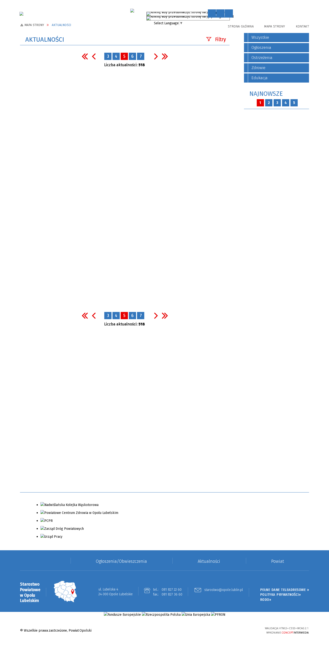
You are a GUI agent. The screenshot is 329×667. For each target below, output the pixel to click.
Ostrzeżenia (261, 57)
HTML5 (226, 630)
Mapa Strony (274, 26)
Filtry (220, 39)
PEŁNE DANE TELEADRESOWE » (284, 590)
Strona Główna (241, 26)
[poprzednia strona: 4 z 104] (94, 56)
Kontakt (302, 26)
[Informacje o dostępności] (220, 13)
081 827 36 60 (172, 594)
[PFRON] (218, 614)
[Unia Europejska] (196, 614)
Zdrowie (258, 67)
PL (227, 13)
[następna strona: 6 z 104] (156, 56)
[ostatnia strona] (165, 56)
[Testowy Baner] (132, 11)
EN (232, 17)
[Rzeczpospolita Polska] (161, 614)
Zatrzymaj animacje (212, 13)
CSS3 (233, 630)
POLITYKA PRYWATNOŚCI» (280, 594)
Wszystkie (260, 37)
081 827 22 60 (172, 589)
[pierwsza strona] (85, 56)
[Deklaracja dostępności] (229, 13)
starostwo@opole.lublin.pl (223, 590)
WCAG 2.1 (248, 630)
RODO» (265, 599)
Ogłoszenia (261, 47)
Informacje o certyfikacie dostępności (164, 631)
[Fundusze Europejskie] (122, 614)
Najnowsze (266, 93)
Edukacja (259, 77)
